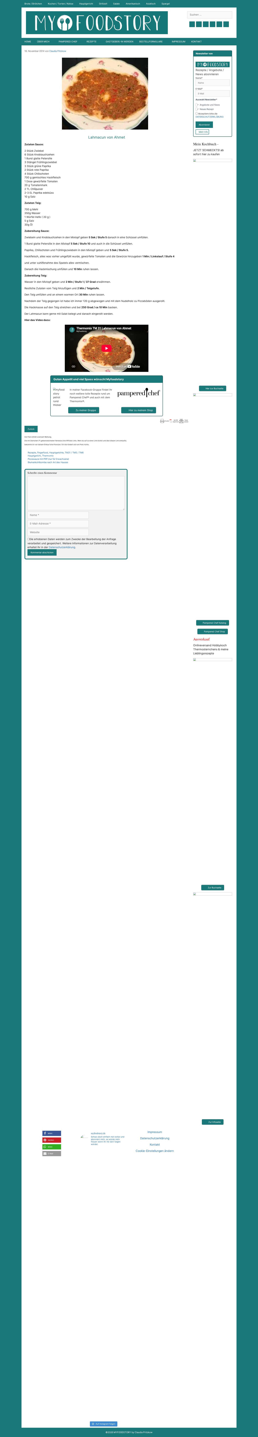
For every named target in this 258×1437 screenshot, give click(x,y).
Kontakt (196, 41)
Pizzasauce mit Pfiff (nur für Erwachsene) (48, 459)
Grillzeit (103, 3)
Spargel (166, 3)
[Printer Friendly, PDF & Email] (174, 421)
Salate (116, 3)
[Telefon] (226, 24)
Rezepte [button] (91, 41)
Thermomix (48, 455)
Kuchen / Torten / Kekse (60, 3)
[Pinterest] (206, 24)
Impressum (178, 41)
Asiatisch (151, 3)
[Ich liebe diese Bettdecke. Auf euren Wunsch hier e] (103, 1168)
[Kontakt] (219, 24)
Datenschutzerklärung (62, 547)
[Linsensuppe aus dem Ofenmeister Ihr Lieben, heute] (119, 1284)
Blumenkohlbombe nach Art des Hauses (48, 462)
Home (27, 41)
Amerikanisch (133, 3)
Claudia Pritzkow (57, 51)
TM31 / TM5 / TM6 (74, 452)
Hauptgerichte (56, 452)
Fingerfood (42, 452)
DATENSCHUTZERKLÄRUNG (210, 116)
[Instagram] (199, 24)
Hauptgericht (86, 3)
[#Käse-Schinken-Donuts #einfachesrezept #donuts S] (87, 1207)
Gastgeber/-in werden (119, 41)
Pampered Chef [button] (68, 41)
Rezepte (32, 452)
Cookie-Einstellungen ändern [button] (155, 1151)
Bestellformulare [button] (151, 41)
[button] (51, 1133)
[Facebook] (192, 24)
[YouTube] (212, 24)
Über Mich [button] (43, 41)
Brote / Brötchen (33, 3)
